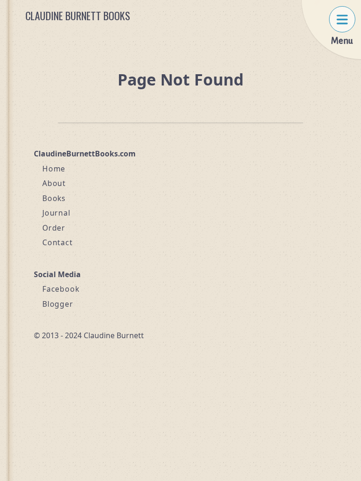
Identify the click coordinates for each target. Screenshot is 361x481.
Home (53, 168)
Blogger (57, 304)
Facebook (60, 289)
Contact (57, 242)
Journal (56, 213)
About (54, 183)
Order (53, 228)
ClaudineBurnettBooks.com (84, 153)
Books (54, 198)
